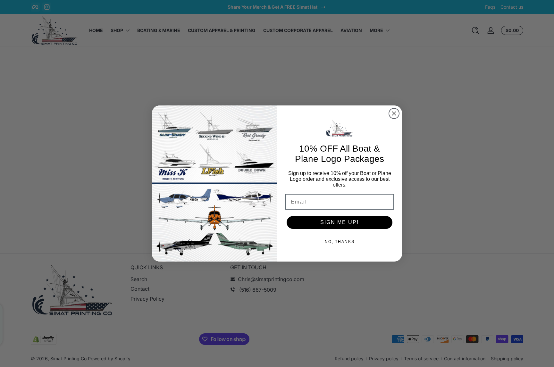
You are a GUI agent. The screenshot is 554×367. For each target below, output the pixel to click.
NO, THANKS (340, 241)
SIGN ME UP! (339, 222)
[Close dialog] (394, 113)
